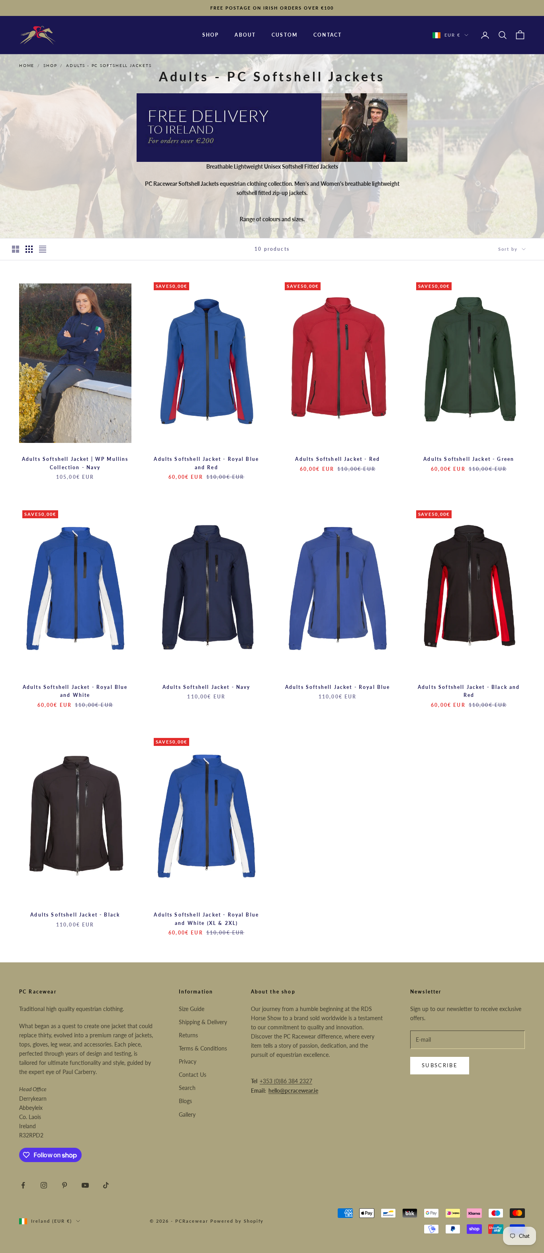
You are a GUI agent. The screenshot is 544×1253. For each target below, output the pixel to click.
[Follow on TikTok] (106, 1185)
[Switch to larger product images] (15, 249)
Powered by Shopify (237, 1220)
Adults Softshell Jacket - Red (337, 459)
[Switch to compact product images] (42, 249)
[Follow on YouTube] (85, 1185)
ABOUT (245, 35)
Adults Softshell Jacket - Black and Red (469, 691)
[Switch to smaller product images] (29, 249)
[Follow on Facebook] (23, 1185)
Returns (188, 1035)
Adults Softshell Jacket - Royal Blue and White (75, 691)
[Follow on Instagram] (44, 1185)
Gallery (187, 1114)
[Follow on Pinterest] (64, 1185)
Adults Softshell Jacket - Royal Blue (337, 687)
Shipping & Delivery (203, 1022)
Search (187, 1087)
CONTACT (327, 35)
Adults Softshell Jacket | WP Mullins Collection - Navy (75, 463)
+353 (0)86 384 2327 (286, 1081)
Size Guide (191, 1008)
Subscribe (440, 1065)
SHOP (210, 35)
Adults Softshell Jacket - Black (75, 915)
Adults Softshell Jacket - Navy (206, 687)
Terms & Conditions (203, 1048)
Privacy (187, 1061)
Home (26, 65)
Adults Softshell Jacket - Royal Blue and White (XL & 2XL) (206, 919)
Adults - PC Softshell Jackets (108, 65)
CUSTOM (284, 35)
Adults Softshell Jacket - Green (468, 459)
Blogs (185, 1101)
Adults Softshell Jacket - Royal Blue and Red (206, 463)
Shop (50, 65)
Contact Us (192, 1074)
